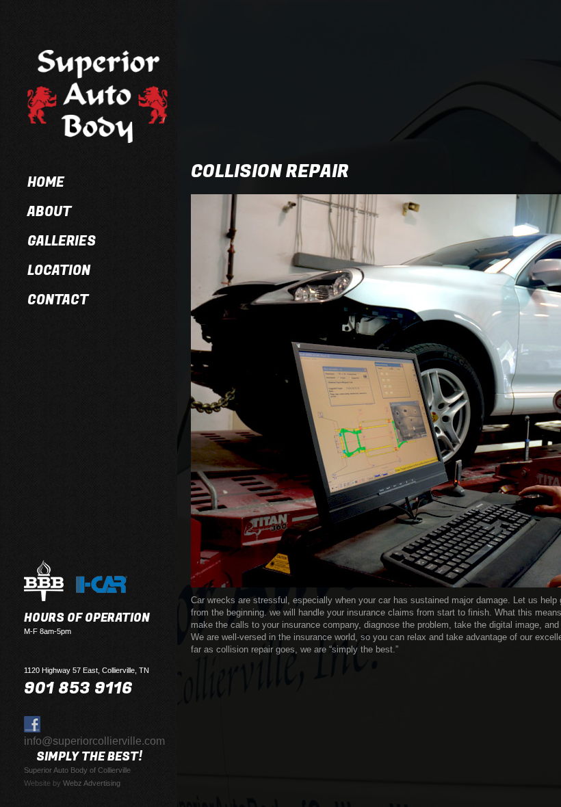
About (49, 212)
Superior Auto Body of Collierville (77, 770)
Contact (57, 300)
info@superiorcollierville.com (94, 741)
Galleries (61, 241)
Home (45, 182)
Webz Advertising (91, 783)
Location (58, 270)
